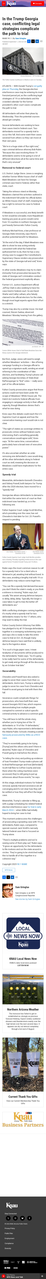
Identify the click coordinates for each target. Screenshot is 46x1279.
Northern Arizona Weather (23, 1009)
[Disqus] (23, 1165)
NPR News (9, 870)
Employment (9, 1238)
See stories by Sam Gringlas (27, 899)
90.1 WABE (22, 864)
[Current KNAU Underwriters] (23, 1119)
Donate (38, 3)
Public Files (9, 1233)
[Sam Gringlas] (7, 891)
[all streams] (43, 1276)
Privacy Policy (10, 1228)
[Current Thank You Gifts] (23, 1065)
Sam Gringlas (20, 38)
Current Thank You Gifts (22, 1096)
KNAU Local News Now (23, 959)
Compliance (9, 1243)
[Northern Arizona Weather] (23, 989)
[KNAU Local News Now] (23, 933)
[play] (3, 1276)
